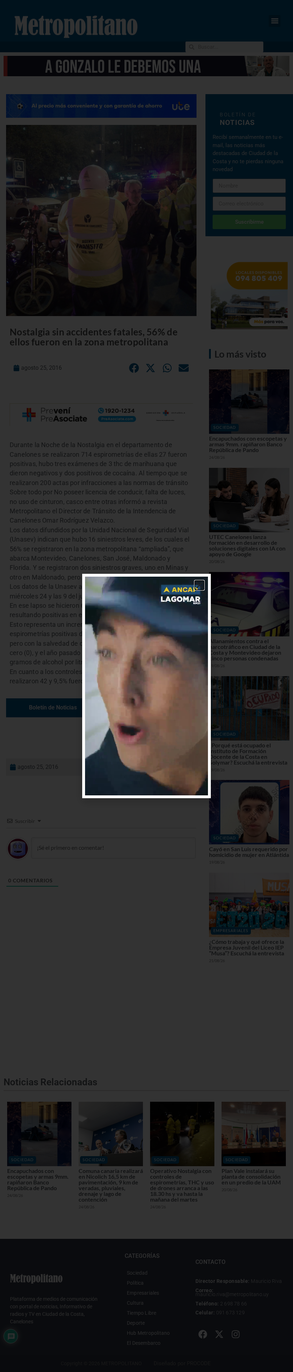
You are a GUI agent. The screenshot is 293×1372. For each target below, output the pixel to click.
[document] (146, 686)
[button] (199, 585)
